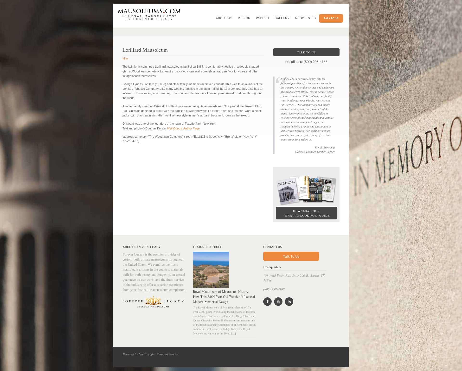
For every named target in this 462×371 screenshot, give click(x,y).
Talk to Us (331, 18)
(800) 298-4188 (315, 61)
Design (244, 18)
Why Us (262, 18)
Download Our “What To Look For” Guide (306, 213)
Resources (305, 18)
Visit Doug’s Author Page (183, 128)
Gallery (282, 18)
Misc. (125, 58)
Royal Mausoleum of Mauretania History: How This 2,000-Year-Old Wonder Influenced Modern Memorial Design (224, 296)
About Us (224, 18)
